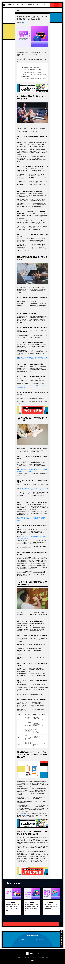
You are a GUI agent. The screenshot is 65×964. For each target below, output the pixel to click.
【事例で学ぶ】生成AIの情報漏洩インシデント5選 (31, 69)
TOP (18, 10)
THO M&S (25, 815)
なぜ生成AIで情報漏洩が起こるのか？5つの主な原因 (31, 64)
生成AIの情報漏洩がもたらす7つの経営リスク (30, 67)
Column (23, 10)
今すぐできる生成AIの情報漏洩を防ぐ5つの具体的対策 (31, 72)
